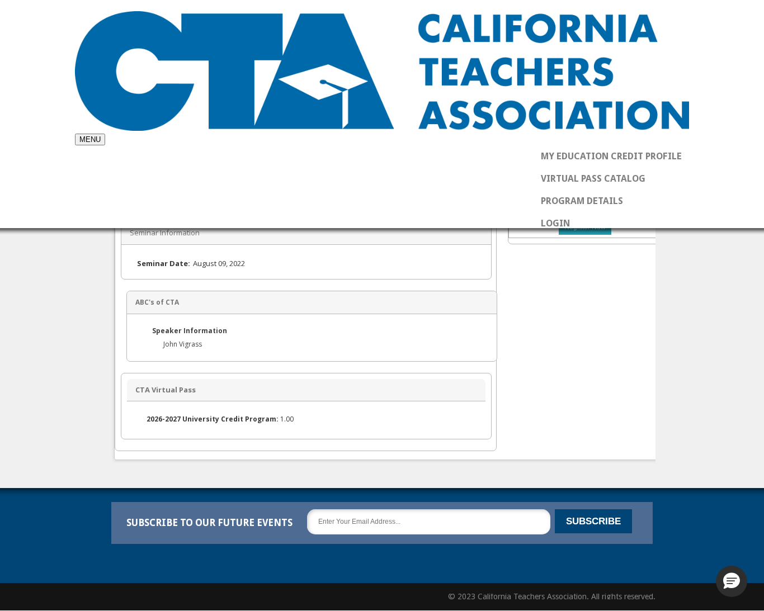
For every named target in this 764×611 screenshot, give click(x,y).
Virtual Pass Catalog (593, 178)
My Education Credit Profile (611, 156)
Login (555, 223)
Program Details (582, 201)
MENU (90, 139)
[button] (731, 581)
